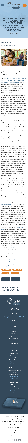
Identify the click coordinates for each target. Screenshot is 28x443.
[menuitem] (14, 430)
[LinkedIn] (14, 317)
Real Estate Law (14, 343)
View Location (14, 364)
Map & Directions (14, 362)
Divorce (14, 331)
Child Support (17, 269)
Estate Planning (14, 333)
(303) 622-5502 (14, 310)
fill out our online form (16, 247)
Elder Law (14, 341)
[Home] (13, 5)
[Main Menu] (2, 5)
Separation (15, 273)
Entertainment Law (14, 338)
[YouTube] (20, 317)
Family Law (14, 328)
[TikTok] (23, 317)
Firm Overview (13, 324)
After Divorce (6, 269)
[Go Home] (10, 33)
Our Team (13, 326)
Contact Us (14, 346)
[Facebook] (5, 317)
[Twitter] (11, 317)
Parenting (5, 273)
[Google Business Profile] (17, 317)
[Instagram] (8, 317)
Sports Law (14, 336)
